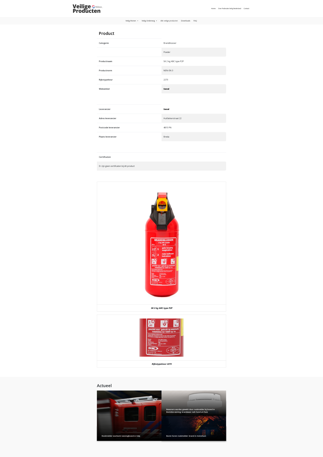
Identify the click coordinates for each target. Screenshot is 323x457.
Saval (166, 88)
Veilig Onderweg (148, 21)
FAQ (195, 21)
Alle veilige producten (169, 21)
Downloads (185, 21)
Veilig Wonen (131, 21)
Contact (246, 8)
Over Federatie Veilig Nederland (229, 8)
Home (213, 8)
